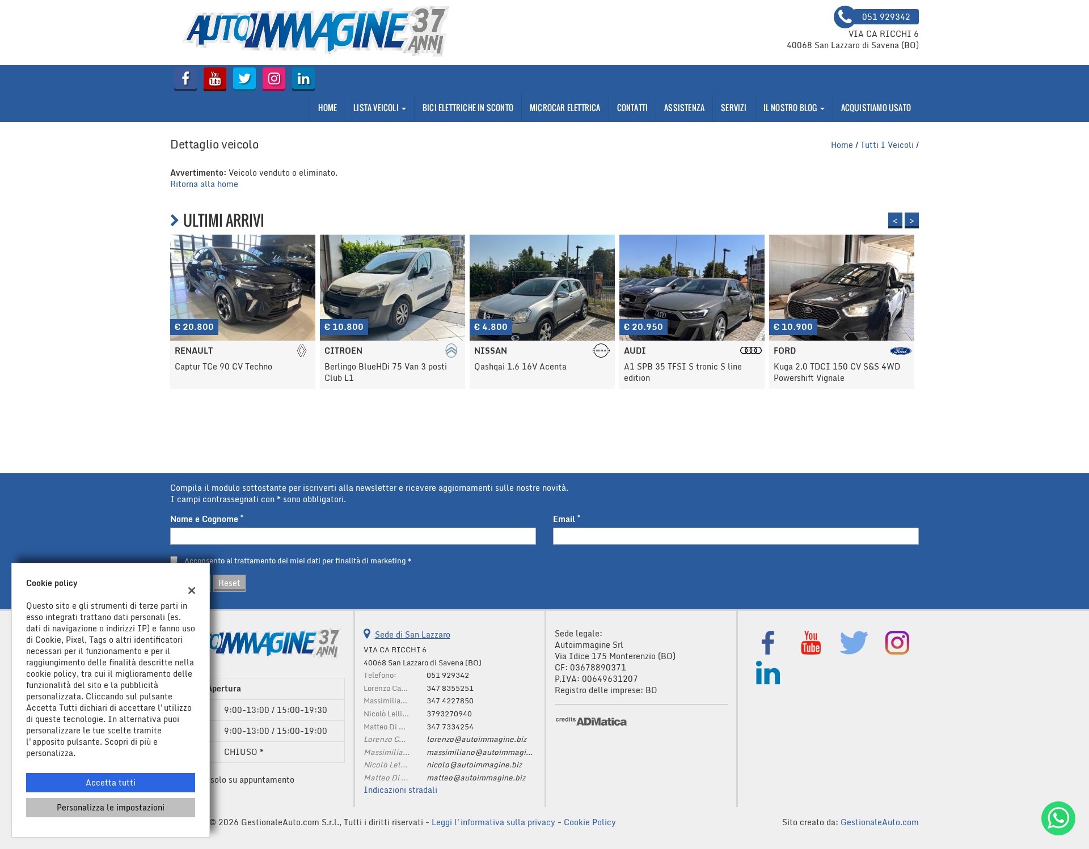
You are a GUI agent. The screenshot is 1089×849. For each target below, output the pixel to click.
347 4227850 (450, 700)
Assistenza (684, 107)
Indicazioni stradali (400, 789)
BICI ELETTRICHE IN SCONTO (468, 107)
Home (327, 107)
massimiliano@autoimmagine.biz (487, 752)
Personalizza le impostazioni (110, 807)
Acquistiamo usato (876, 107)
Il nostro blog (791, 107)
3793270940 (449, 713)
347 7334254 (450, 726)
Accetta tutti (111, 782)
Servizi (733, 107)
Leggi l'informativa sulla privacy (493, 822)
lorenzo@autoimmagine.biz (476, 739)
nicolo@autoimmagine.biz (474, 764)
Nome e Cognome (206, 519)
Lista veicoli (376, 107)
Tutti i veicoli (887, 144)
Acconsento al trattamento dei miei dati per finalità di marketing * (298, 560)
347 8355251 (450, 688)
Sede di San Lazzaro (412, 634)
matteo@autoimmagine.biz (476, 777)
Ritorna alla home (204, 183)
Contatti (632, 107)
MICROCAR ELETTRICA (565, 107)
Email (566, 519)
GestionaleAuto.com (880, 822)
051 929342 (448, 675)
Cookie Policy (590, 822)
